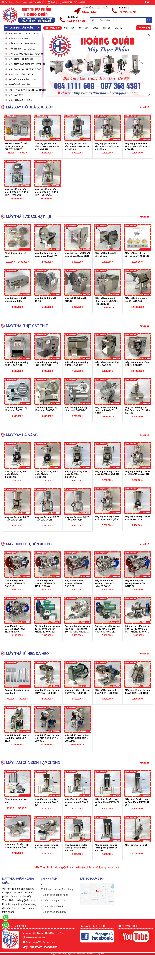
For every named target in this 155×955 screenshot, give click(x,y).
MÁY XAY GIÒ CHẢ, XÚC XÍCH (24, 33)
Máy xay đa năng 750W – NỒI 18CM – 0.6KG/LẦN (16, 474)
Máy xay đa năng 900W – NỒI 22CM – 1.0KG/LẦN (46, 474)
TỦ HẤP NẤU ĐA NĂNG (20, 84)
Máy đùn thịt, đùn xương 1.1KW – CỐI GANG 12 (15, 583)
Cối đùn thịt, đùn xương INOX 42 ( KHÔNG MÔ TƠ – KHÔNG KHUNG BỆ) (77, 629)
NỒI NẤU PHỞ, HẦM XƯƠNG (23, 79)
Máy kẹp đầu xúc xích (136, 845)
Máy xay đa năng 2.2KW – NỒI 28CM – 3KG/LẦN (137, 473)
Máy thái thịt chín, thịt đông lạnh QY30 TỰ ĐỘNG (106, 410)
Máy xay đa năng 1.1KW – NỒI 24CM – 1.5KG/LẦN (77, 474)
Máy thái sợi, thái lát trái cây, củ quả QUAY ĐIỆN (77, 254)
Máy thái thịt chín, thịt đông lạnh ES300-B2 (76, 409)
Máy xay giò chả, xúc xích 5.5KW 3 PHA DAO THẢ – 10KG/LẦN (46, 192)
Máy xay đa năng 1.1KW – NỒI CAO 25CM (137, 518)
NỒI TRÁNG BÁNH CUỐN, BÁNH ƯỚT (25, 90)
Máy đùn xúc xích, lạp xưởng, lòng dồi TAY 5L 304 (107, 802)
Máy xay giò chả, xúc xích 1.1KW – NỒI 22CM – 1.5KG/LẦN (47, 146)
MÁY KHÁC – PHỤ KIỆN (20, 100)
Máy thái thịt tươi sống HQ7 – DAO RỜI (46, 363)
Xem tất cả (144, 107)
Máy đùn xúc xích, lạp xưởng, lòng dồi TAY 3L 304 (77, 802)
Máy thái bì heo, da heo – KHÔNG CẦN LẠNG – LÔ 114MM (77, 738)
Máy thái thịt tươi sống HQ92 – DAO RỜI (137, 363)
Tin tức (106, 28)
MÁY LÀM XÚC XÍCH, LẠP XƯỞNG (25, 54)
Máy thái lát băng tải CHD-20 (75, 299)
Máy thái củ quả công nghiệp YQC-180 (136, 299)
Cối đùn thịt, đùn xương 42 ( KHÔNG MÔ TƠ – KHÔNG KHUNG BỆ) (47, 629)
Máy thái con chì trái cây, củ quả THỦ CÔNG (137, 254)
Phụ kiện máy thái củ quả (15, 254)
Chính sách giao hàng (54, 900)
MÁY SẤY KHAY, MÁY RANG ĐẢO (25, 69)
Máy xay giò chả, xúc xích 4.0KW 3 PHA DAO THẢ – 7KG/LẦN (16, 192)
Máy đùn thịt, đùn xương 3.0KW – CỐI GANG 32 (135, 583)
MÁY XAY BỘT (16, 95)
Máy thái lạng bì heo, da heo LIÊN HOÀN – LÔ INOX (17, 738)
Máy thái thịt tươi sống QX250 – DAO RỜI (77, 363)
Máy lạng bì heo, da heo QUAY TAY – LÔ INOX (77, 691)
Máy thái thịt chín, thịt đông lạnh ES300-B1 (46, 409)
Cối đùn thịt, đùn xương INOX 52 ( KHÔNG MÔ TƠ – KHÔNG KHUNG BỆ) (137, 629)
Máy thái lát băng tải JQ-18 (45, 299)
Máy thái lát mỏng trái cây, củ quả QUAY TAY (46, 254)
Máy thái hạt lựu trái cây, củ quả (105, 254)
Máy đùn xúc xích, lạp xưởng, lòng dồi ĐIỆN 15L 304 (106, 848)
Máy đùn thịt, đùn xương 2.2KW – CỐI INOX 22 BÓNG (105, 583)
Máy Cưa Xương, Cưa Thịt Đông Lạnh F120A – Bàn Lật (137, 410)
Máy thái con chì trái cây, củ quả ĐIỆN (15, 299)
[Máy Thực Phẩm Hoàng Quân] (28, 14)
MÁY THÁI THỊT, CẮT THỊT (22, 59)
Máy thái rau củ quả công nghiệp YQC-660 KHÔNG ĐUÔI (106, 301)
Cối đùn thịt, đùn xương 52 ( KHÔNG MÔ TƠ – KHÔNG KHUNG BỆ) (107, 629)
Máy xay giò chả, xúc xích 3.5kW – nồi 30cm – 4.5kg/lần (137, 146)
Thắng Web (100, 954)
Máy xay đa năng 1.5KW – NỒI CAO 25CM (17, 518)
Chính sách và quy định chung (57, 889)
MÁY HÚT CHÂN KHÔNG (21, 74)
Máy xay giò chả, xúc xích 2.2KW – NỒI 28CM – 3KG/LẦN (107, 146)
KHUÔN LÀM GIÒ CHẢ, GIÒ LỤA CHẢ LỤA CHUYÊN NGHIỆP (16, 146)
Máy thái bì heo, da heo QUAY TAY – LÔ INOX (47, 691)
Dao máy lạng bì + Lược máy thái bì (17, 691)
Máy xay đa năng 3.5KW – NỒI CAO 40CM (77, 518)
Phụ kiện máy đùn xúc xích (16, 800)
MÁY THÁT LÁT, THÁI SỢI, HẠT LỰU (25, 64)
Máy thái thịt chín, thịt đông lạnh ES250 (16, 409)
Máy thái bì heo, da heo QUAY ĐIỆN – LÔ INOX (107, 691)
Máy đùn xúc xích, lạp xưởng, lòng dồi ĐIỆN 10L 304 (76, 848)
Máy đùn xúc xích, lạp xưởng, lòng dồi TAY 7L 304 (137, 802)
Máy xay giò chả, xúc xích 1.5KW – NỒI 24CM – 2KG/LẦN (77, 146)
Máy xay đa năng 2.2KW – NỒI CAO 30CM (47, 518)
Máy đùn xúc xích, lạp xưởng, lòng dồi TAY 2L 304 (47, 802)
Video (95, 28)
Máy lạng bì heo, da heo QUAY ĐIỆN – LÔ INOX (137, 691)
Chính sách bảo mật (53, 906)
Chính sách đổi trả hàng (55, 895)
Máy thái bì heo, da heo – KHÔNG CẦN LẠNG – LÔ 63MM (47, 738)
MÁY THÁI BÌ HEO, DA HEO (22, 49)
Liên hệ (118, 28)
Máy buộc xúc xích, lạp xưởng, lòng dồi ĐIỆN (47, 846)
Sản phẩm (83, 28)
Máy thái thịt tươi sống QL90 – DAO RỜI (16, 363)
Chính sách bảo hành (54, 912)
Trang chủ (54, 28)
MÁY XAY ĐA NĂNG (18, 38)
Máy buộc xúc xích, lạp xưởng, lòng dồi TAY (17, 845)
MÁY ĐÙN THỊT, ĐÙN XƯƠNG (23, 43)
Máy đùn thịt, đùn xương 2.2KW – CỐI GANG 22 (75, 583)
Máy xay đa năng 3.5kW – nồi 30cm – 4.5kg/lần (107, 518)
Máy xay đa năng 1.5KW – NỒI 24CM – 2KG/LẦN (107, 473)
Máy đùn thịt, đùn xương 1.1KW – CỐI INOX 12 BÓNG (45, 583)
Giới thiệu (69, 28)
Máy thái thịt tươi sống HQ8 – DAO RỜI (107, 363)
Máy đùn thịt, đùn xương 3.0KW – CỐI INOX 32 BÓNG (15, 629)
